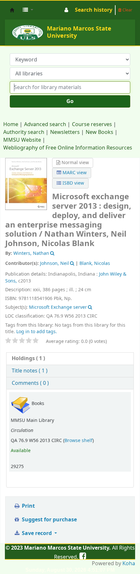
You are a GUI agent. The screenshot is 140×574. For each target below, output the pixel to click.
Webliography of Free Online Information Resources (67, 148)
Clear (126, 10)
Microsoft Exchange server (58, 307)
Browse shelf (78, 440)
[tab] (70, 358)
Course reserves (92, 124)
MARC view (74, 172)
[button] (28, 10)
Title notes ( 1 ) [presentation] (30, 371)
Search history (93, 10)
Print (28, 506)
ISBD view (72, 183)
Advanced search (45, 124)
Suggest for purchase (49, 520)
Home (10, 124)
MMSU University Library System (12, 10)
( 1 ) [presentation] (28, 358)
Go (70, 101)
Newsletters (65, 132)
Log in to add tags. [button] (36, 331)
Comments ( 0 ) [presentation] (30, 383)
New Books (99, 132)
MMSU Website (22, 140)
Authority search (23, 132)
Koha (128, 563)
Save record (37, 533)
